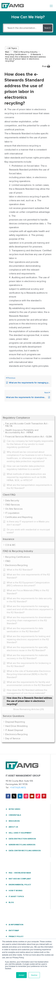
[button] (28, 417)
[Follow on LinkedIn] (20, 796)
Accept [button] (21, 975)
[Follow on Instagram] (26, 796)
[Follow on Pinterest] (44, 796)
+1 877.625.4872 (18, 787)
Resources (14, 821)
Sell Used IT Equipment (20, 833)
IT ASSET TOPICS (16, 897)
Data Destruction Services (22, 839)
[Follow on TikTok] (38, 796)
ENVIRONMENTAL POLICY (20, 885)
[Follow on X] (14, 796)
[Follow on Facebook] (8, 796)
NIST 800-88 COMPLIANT (20, 879)
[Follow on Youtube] (32, 796)
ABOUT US (13, 827)
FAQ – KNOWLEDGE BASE (20, 873)
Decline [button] (34, 975)
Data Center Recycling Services (25, 851)
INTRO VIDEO (14, 809)
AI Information (16, 925)
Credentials (15, 815)
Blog (11, 902)
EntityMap (14, 931)
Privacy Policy (16, 937)
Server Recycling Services (22, 845)
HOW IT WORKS (15, 891)
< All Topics (12, 48)
